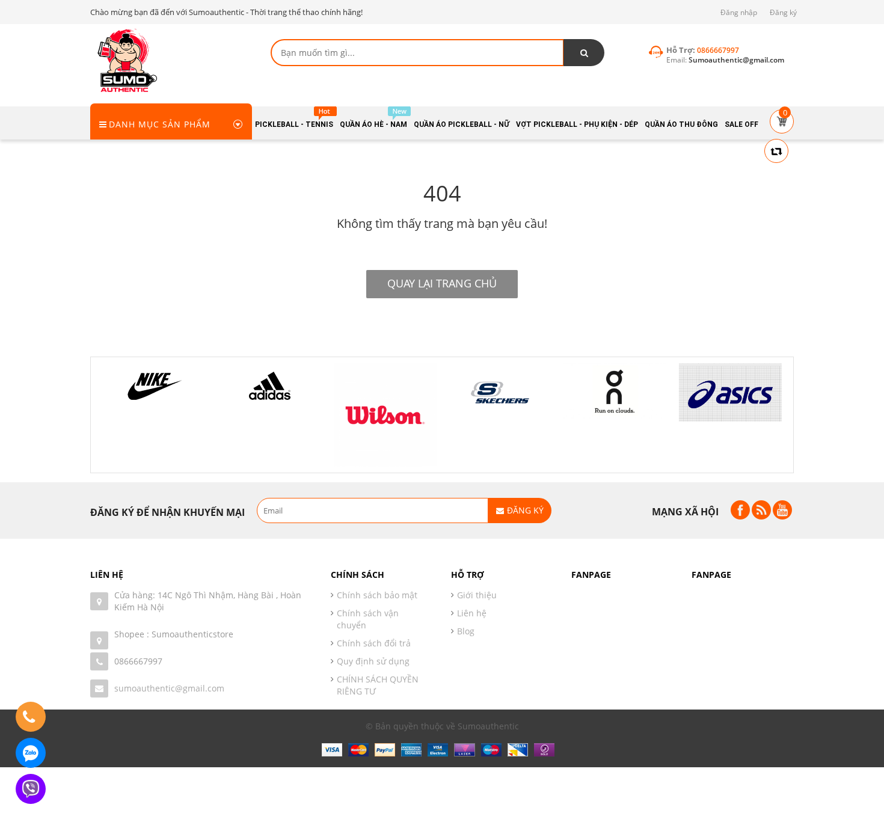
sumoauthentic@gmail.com (169, 688)
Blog (465, 631)
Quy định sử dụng (373, 661)
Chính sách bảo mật (377, 595)
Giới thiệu (477, 595)
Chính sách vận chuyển (368, 619)
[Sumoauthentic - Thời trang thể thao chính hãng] (126, 60)
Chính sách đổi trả (374, 643)
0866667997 (138, 661)
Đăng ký (783, 12)
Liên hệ (472, 613)
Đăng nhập (738, 12)
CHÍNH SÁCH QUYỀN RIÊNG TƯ (378, 685)
